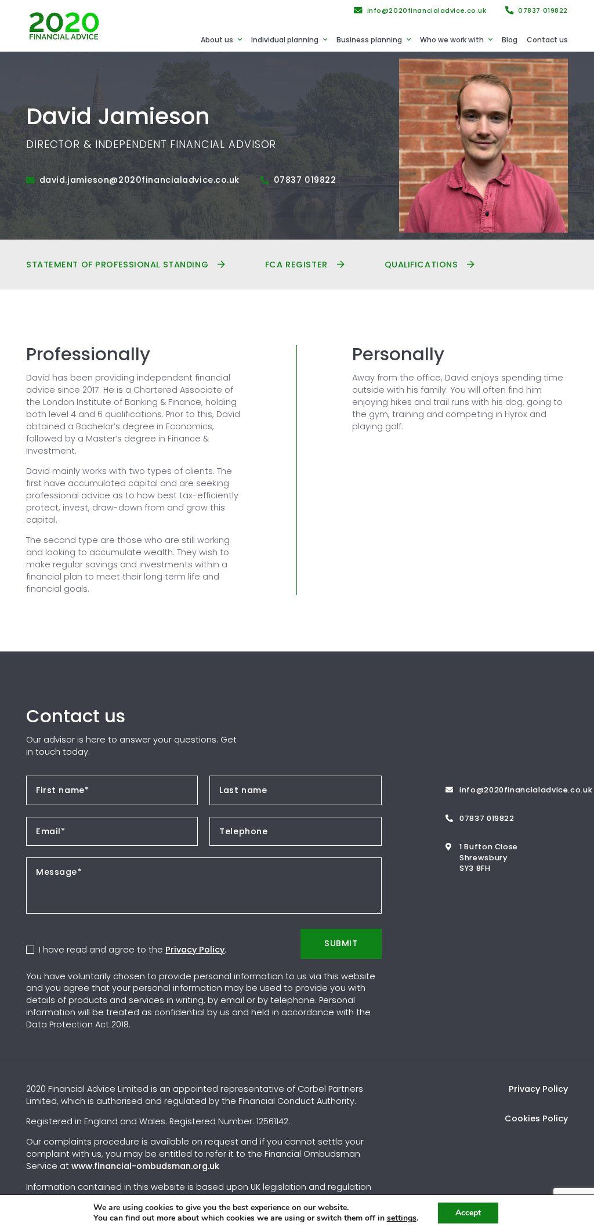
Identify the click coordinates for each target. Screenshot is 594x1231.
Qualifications (421, 264)
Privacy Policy (194, 949)
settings (401, 1218)
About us (217, 40)
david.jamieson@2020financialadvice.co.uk (139, 180)
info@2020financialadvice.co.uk (426, 10)
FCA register (296, 264)
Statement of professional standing (117, 264)
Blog (509, 40)
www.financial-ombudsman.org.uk (145, 1166)
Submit (340, 943)
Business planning (369, 40)
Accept (468, 1212)
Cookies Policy (536, 1118)
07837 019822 (543, 10)
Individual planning (284, 40)
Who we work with (452, 40)
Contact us (547, 40)
